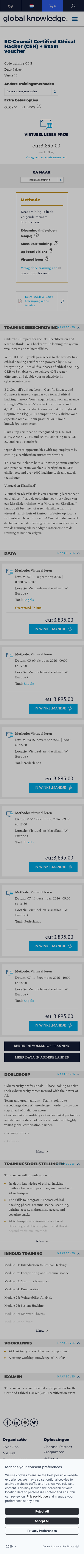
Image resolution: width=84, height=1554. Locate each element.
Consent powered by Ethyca (58, 1546)
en (11, 1546)
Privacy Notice (37, 1496)
